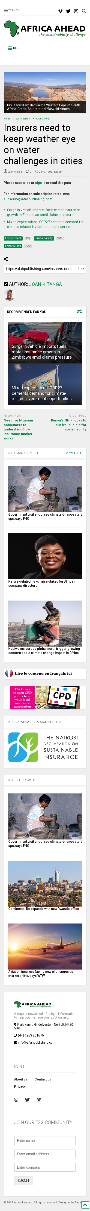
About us (20, 1079)
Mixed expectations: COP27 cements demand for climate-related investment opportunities (42, 393)
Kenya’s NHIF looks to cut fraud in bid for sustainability (68, 424)
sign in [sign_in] (40, 183)
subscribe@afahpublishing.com (28, 199)
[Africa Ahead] (45, 35)
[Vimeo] (60, 11)
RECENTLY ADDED (22, 780)
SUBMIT (24, 1180)
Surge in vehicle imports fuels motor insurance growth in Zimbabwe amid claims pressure (42, 352)
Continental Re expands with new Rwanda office (43, 909)
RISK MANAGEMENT (23, 453)
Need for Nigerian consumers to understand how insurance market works (18, 429)
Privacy (20, 1086)
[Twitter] (68, 11)
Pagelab (80, 1202)
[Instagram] (76, 11)
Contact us (43, 1079)
